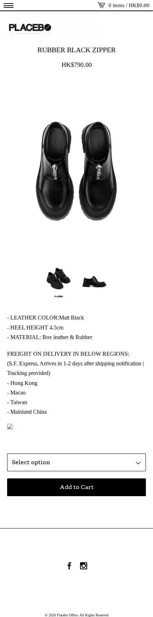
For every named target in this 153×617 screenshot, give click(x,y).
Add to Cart (77, 487)
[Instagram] (83, 566)
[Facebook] (69, 566)
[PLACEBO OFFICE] (76, 28)
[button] (9, 5)
